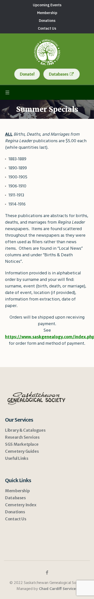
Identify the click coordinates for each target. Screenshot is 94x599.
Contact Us (15, 518)
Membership (17, 490)
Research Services (22, 437)
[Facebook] (47, 572)
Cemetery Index (20, 504)
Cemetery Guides (22, 451)
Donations (15, 511)
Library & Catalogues (25, 430)
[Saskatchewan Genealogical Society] (47, 52)
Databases (15, 497)
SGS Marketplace (21, 444)
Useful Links (16, 458)
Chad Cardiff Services (58, 589)
